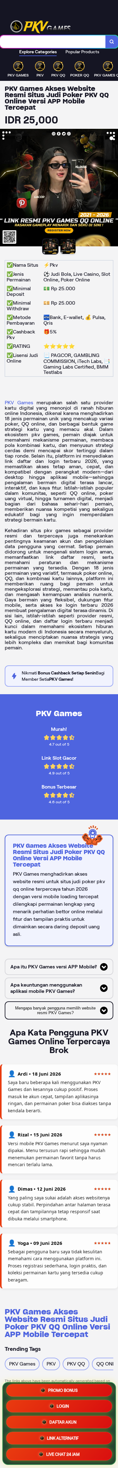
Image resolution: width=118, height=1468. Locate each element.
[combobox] (53, 41)
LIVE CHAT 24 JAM (63, 1453)
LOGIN (63, 1406)
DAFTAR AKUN (62, 1421)
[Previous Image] (5, 188)
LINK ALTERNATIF (63, 1437)
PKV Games (19, 402)
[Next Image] (113, 188)
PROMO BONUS (63, 1391)
